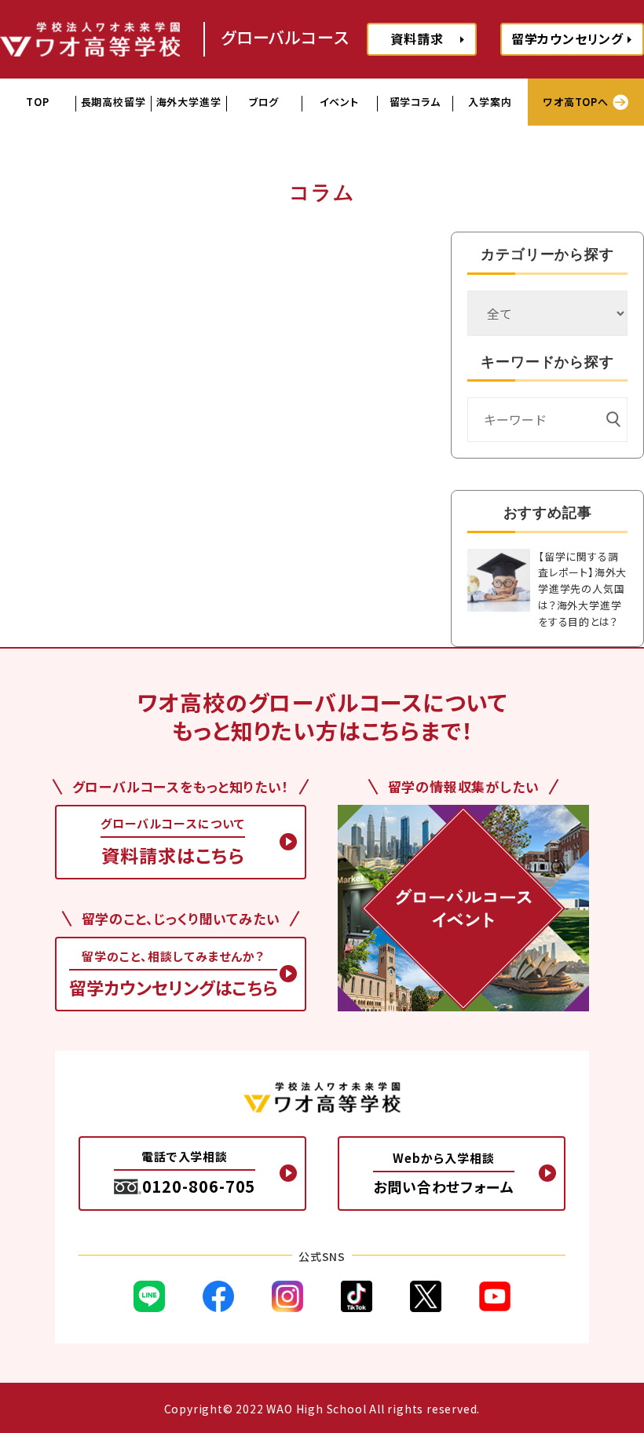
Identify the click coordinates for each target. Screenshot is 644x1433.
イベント (339, 101)
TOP (37, 101)
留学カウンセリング (567, 38)
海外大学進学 (188, 101)
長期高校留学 (113, 101)
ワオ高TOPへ (576, 101)
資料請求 (416, 38)
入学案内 (489, 101)
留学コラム (415, 101)
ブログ (264, 101)
